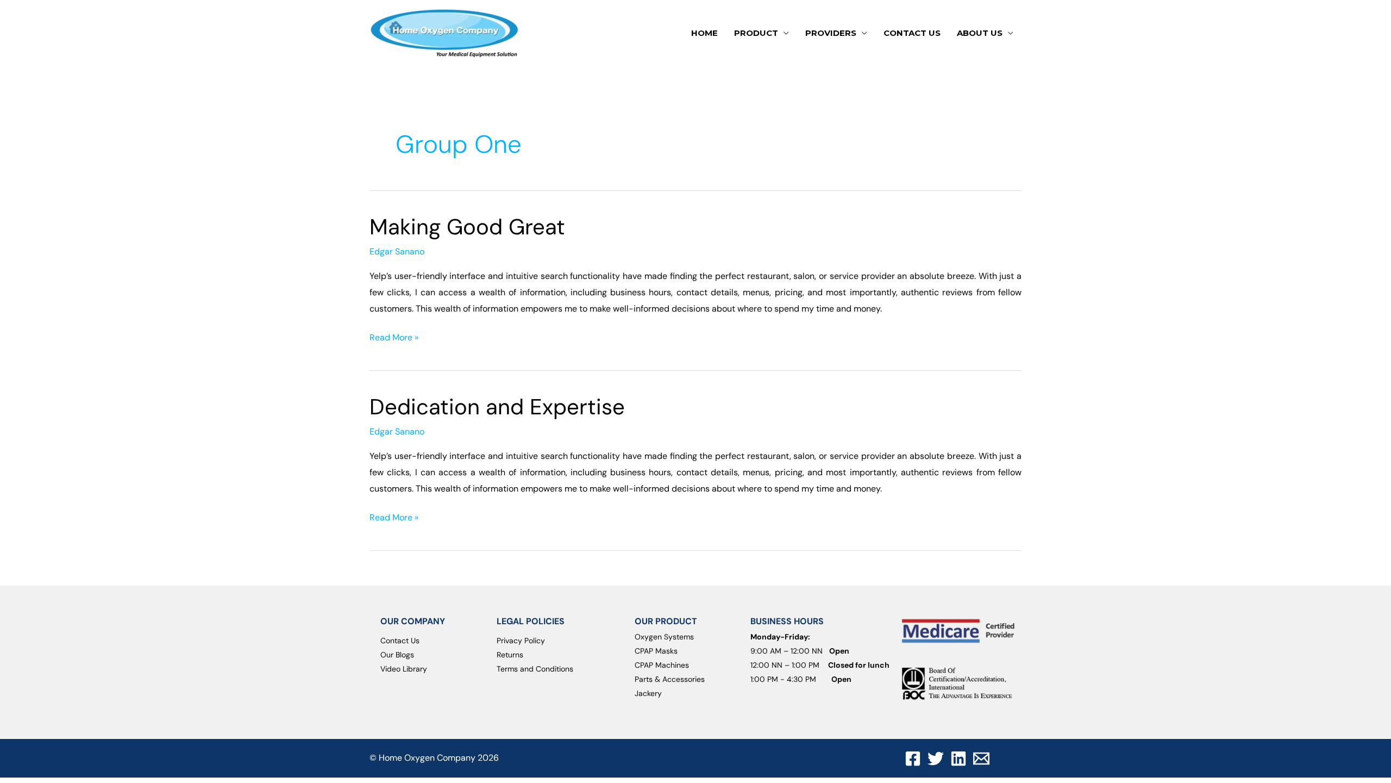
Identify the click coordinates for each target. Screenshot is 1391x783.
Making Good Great (467, 227)
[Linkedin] (958, 758)
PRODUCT (756, 33)
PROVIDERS (830, 33)
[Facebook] (913, 758)
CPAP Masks (656, 651)
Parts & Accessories (670, 679)
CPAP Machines (662, 665)
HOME (704, 33)
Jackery (648, 693)
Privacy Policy (521, 640)
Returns (510, 655)
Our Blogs (397, 655)
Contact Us (399, 640)
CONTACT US (912, 33)
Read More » (393, 336)
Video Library (403, 669)
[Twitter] (936, 758)
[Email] (981, 758)
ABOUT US (979, 33)
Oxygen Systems (664, 637)
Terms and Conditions (535, 669)
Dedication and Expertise (497, 407)
